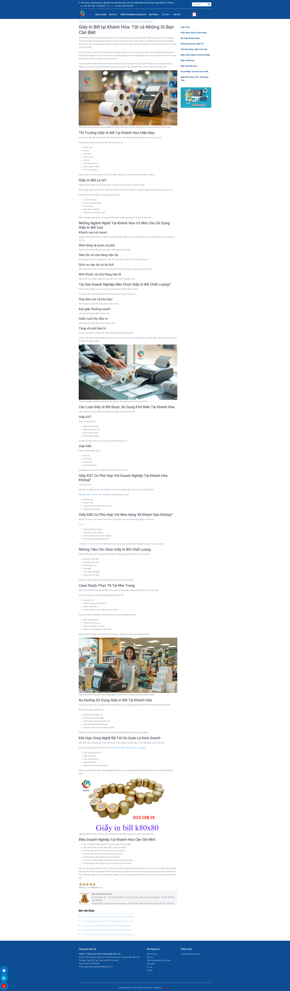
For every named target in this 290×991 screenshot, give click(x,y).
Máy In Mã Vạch (188, 60)
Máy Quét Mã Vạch (189, 66)
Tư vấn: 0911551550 (124, 6)
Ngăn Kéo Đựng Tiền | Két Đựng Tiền (194, 78)
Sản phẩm (153, 14)
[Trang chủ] (92, 14)
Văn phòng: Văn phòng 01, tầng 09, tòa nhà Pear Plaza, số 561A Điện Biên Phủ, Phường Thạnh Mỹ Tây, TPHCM (126, 3)
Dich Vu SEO (166, 988)
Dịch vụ (112, 14)
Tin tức (165, 14)
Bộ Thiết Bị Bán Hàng (190, 38)
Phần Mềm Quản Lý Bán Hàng (194, 33)
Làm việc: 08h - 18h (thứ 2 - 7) (96, 6)
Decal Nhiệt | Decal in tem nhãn (194, 71)
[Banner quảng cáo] (196, 97)
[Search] (209, 4)
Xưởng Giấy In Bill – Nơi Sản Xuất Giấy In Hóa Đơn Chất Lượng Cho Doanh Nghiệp (121, 22)
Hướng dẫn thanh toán (190, 954)
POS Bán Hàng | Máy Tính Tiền (194, 49)
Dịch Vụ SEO (101, 14)
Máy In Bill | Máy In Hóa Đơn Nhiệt (195, 55)
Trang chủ (82, 22)
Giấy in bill (185, 27)
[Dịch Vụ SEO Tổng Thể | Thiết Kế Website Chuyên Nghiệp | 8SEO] (83, 14)
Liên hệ (176, 14)
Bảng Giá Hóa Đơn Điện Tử (192, 44)
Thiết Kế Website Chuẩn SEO (133, 14)
